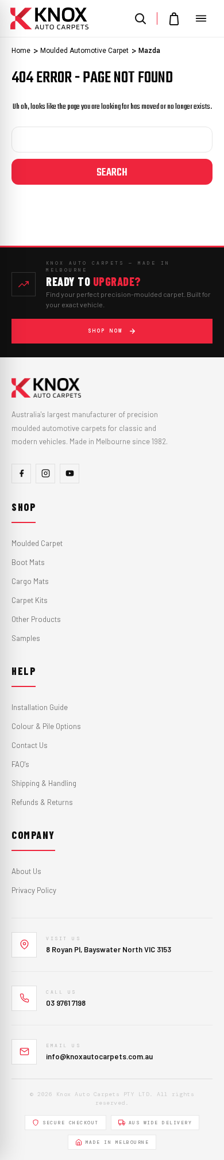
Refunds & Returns (42, 802)
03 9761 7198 (66, 1003)
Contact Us (29, 745)
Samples (25, 638)
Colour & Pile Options (46, 726)
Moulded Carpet (37, 543)
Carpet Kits (29, 600)
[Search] (140, 18)
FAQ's (20, 764)
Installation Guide (39, 707)
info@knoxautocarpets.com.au (99, 1056)
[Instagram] (45, 473)
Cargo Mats (30, 581)
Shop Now (105, 330)
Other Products (36, 619)
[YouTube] (69, 473)
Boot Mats (28, 562)
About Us (26, 871)
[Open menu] (201, 18)
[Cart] (174, 18)
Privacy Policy (33, 890)
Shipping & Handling (43, 783)
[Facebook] (21, 473)
